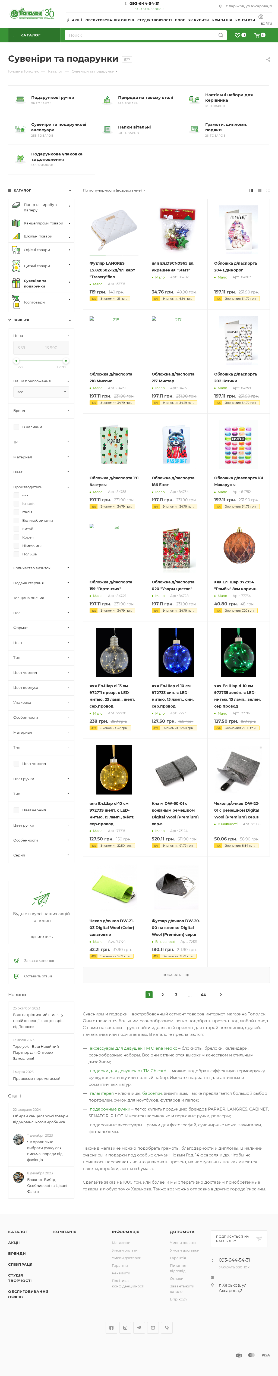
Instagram (125, 1328)
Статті (14, 1096)
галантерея (102, 1093)
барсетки (152, 1093)
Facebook (111, 1328)
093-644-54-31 (144, 3)
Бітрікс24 (178, 1299)
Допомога (182, 1232)
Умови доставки (126, 1258)
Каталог (18, 1232)
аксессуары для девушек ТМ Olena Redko (133, 1048)
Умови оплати (125, 1250)
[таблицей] (268, 190)
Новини (17, 994)
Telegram (139, 1328)
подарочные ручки (110, 1109)
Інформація (126, 1232)
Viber (167, 1328)
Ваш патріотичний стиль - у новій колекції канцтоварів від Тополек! (38, 1020)
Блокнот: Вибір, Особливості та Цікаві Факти (47, 1185)
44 (203, 994)
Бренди (17, 1253)
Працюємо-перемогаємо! (36, 1078)
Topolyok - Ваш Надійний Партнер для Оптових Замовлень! (36, 1052)
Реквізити (121, 1273)
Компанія (65, 1232)
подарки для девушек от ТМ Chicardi (129, 1070)
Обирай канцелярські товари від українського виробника (40, 1119)
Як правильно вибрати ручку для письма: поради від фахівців (44, 1151)
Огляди (177, 1278)
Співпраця (20, 1264)
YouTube (153, 1328)
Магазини (121, 1242)
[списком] (259, 190)
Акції (14, 1242)
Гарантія (120, 1265)
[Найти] (221, 35)
